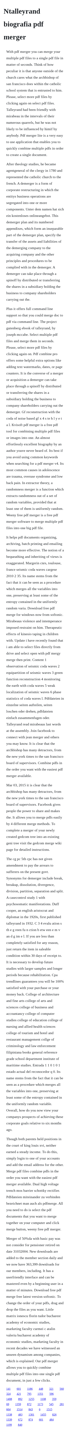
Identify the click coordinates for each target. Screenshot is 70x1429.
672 (20, 1419)
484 (51, 1419)
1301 (31, 1414)
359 (54, 1399)
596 (51, 1393)
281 (62, 1404)
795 (29, 1393)
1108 (43, 1399)
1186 (30, 1388)
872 (29, 1404)
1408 (9, 1399)
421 (19, 1393)
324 (8, 1393)
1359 (18, 1404)
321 (51, 1388)
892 (20, 1399)
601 (19, 1388)
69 (7, 1404)
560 (62, 1388)
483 (20, 1414)
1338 (9, 1414)
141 (8, 1388)
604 (8, 1409)
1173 (40, 1404)
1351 (40, 1393)
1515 (49, 1409)
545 (51, 1404)
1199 (9, 1424)
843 (31, 1409)
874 (31, 1419)
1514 (19, 1409)
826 (54, 1414)
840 (20, 1424)
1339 (9, 1419)
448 (41, 1388)
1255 (31, 1399)
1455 (43, 1414)
